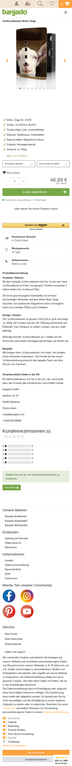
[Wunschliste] (51, 4)
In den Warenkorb (35, 192)
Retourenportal (13, 644)
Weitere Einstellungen (14, 745)
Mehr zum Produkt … (18, 155)
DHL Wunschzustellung (21, 733)
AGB (7, 573)
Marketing (13, 726)
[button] (36, 226)
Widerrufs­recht (13, 542)
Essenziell (13, 718)
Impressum (11, 578)
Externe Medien (16, 729)
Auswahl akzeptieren (36, 759)
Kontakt (9, 560)
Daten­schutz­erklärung (17, 565)
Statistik (12, 722)
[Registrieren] (28, 4)
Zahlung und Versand (16, 538)
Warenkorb (11, 547)
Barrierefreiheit (13, 569)
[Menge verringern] (6, 181)
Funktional (13, 741)
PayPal (12, 737)
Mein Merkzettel (13, 638)
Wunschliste (13, 172)
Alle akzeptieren (36, 752)
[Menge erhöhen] (23, 181)
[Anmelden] (17, 4)
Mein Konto (11, 633)
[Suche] (39, 4)
